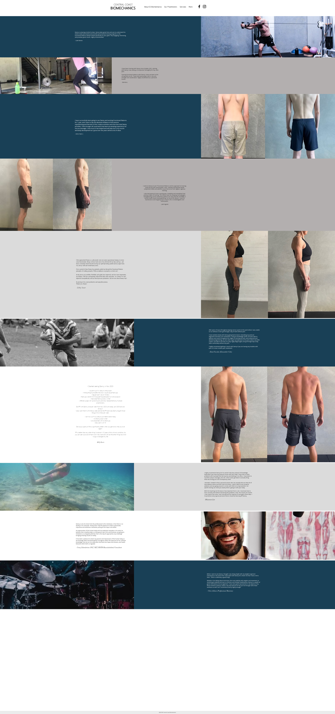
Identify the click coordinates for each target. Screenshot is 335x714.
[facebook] (199, 6)
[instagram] (204, 6)
